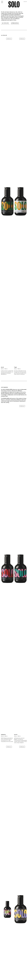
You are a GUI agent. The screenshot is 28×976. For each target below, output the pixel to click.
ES (24, 1)
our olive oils (5, 23)
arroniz (15, 741)
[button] (1, 1)
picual (2, 370)
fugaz (15, 370)
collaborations (15, 23)
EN (26, 1)
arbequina (3, 741)
